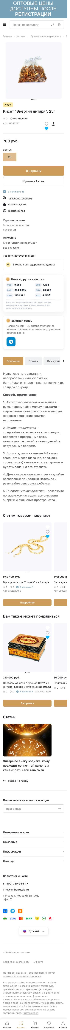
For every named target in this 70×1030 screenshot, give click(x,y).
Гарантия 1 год (16, 210)
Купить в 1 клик (34, 181)
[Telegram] (12, 911)
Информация (12, 851)
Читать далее (30, 1012)
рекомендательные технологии (22, 976)
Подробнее (27, 602)
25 (9, 157)
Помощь (8, 861)
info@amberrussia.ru (16, 889)
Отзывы (33, 361)
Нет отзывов (20, 118)
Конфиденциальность (16, 961)
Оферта (38, 961)
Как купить (54, 361)
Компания (10, 842)
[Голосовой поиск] (60, 25)
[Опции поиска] (52, 25)
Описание (13, 361)
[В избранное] (46, 123)
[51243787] (34, 70)
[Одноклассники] (20, 911)
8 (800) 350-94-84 (14, 883)
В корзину (33, 171)
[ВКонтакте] (5, 911)
